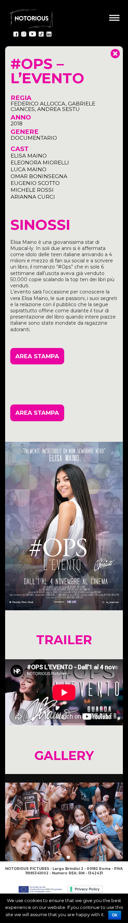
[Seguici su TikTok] (41, 35)
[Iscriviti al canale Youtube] (32, 35)
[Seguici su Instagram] (24, 35)
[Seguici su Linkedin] (49, 35)
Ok (114, 915)
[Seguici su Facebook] (16, 35)
